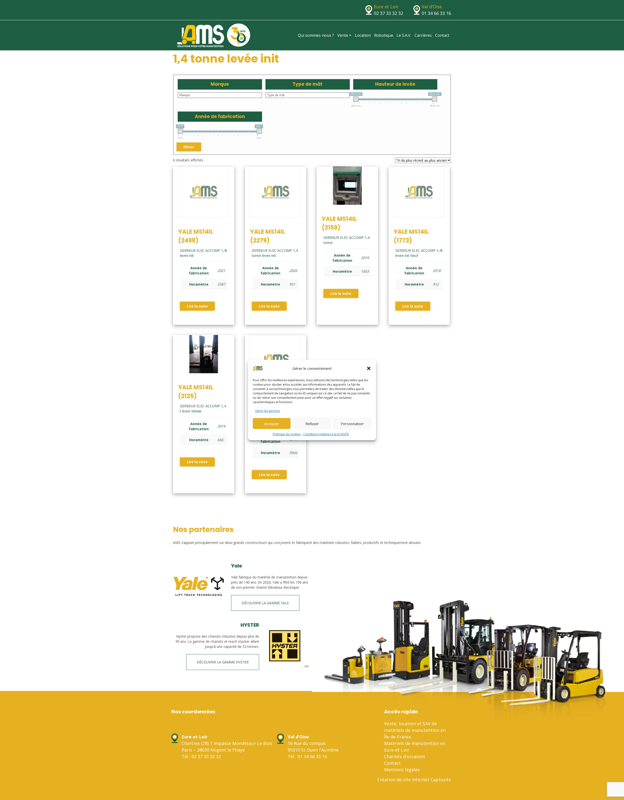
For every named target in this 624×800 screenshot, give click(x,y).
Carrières (423, 35)
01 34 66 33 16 (436, 13)
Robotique (383, 35)
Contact (442, 35)
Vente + (344, 35)
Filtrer (189, 147)
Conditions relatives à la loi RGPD (326, 434)
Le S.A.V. (404, 35)
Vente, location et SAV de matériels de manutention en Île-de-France (415, 730)
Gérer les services (267, 411)
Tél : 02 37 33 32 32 (201, 756)
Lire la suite (197, 306)
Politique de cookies (287, 434)
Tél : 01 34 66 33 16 (307, 756)
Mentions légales (402, 769)
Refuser (312, 423)
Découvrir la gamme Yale (265, 603)
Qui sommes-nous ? (316, 35)
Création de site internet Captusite (414, 779)
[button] (368, 368)
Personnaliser (352, 423)
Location (363, 35)
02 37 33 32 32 (388, 13)
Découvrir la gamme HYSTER (223, 662)
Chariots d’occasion (404, 756)
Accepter (271, 423)
